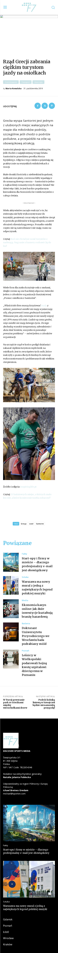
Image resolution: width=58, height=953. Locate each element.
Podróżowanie (11, 82)
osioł (31, 524)
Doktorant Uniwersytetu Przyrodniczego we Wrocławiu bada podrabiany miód (35, 636)
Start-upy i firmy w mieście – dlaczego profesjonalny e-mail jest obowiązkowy (37, 564)
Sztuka (25, 577)
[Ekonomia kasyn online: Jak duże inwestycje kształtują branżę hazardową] (11, 608)
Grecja (23, 524)
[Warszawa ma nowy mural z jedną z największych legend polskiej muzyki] (11, 585)
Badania (26, 623)
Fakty (24, 554)
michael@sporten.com (14, 793)
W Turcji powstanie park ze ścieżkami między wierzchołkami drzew (15, 703)
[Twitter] (45, 106)
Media (25, 600)
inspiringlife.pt (28, 486)
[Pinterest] (52, 106)
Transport (25, 82)
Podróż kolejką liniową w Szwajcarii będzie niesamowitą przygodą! (44, 703)
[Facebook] (37, 106)
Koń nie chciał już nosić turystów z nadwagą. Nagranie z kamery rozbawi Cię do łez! (27, 242)
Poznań (25, 651)
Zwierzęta (38, 82)
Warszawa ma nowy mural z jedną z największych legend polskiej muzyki (37, 587)
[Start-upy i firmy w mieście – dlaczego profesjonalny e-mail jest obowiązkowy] (11, 562)
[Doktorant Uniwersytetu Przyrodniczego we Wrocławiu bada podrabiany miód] (11, 631)
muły (44, 305)
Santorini (40, 524)
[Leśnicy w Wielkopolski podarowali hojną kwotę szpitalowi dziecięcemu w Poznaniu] (11, 659)
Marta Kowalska (13, 89)
